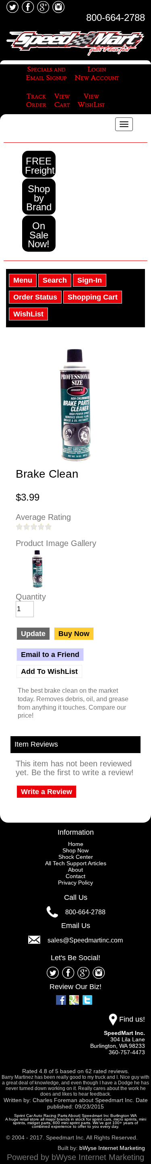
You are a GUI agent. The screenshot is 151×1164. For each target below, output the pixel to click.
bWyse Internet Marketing (112, 1148)
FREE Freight (40, 166)
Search (55, 280)
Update (33, 634)
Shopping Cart (93, 297)
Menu (22, 280)
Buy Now (73, 634)
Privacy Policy (75, 882)
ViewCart (62, 100)
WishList (28, 314)
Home (75, 844)
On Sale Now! (39, 234)
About (75, 869)
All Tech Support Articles (75, 863)
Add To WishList (49, 671)
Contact (75, 876)
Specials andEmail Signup (46, 73)
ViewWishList (91, 100)
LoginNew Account (96, 73)
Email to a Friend (50, 655)
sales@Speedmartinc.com (85, 940)
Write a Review (46, 792)
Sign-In (89, 280)
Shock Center (75, 857)
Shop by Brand (39, 197)
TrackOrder (36, 100)
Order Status (35, 297)
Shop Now (75, 850)
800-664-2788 (115, 17)
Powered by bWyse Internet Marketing (75, 1157)
